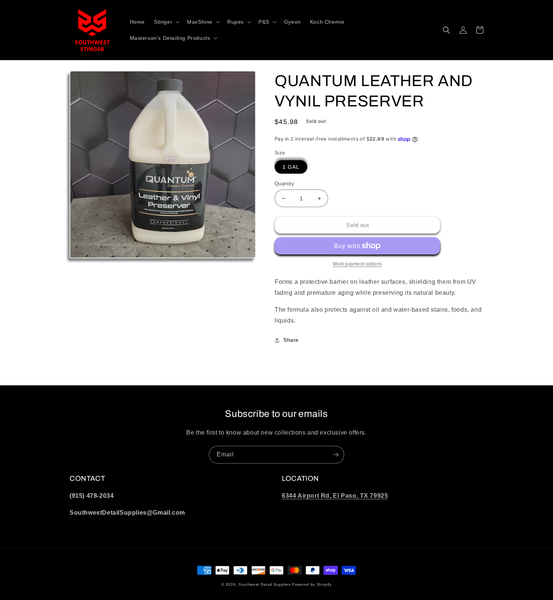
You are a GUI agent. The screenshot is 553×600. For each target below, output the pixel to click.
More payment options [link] (357, 264)
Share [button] (291, 340)
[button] (165, 22)
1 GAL (291, 167)
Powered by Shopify (312, 584)
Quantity (284, 183)
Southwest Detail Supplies (265, 584)
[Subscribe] (335, 455)
